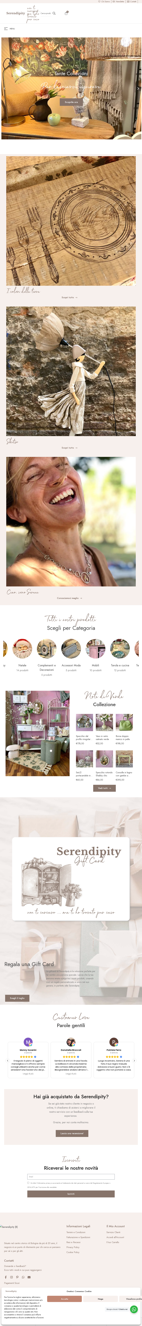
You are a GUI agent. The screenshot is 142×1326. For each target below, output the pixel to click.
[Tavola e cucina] (71, 649)
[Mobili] (47, 649)
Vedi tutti (14, 670)
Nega (100, 1298)
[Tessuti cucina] (95, 649)
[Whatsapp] (23, 1277)
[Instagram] (11, 1277)
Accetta (64, 1298)
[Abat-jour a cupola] (23, 722)
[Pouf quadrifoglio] (51, 750)
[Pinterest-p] (17, 1277)
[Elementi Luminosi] (120, 649)
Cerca (54, 13)
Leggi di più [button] (71, 1074)
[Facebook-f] (6, 1277)
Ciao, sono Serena (23, 592)
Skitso (12, 442)
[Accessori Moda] (22, 649)
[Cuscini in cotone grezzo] (65, 741)
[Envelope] (29, 1277)
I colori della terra (23, 292)
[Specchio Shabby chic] (36, 704)
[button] (4, 88)
